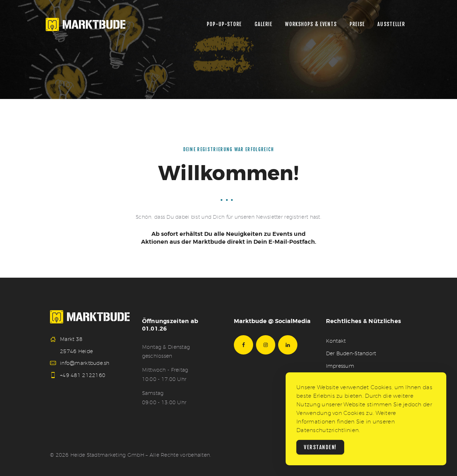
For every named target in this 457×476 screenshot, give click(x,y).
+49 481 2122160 (82, 375)
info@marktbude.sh (85, 363)
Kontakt (336, 341)
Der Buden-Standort (351, 353)
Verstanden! (320, 447)
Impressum (340, 366)
